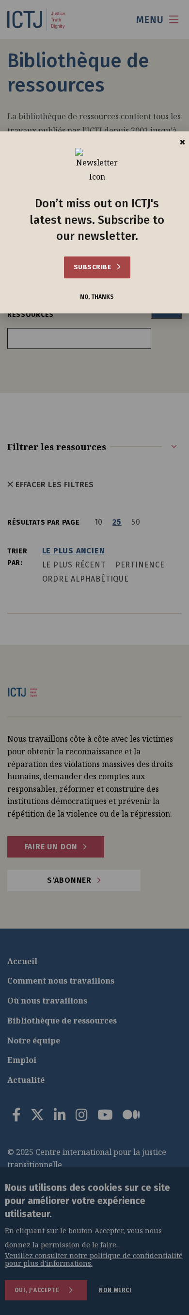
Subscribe (93, 267)
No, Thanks (97, 297)
